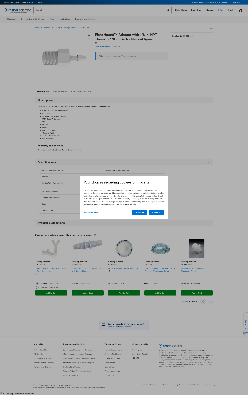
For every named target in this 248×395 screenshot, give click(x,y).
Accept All (156, 212)
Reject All (140, 212)
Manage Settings (91, 212)
